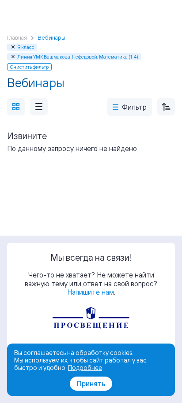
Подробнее (85, 367)
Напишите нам (90, 292)
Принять (91, 383)
